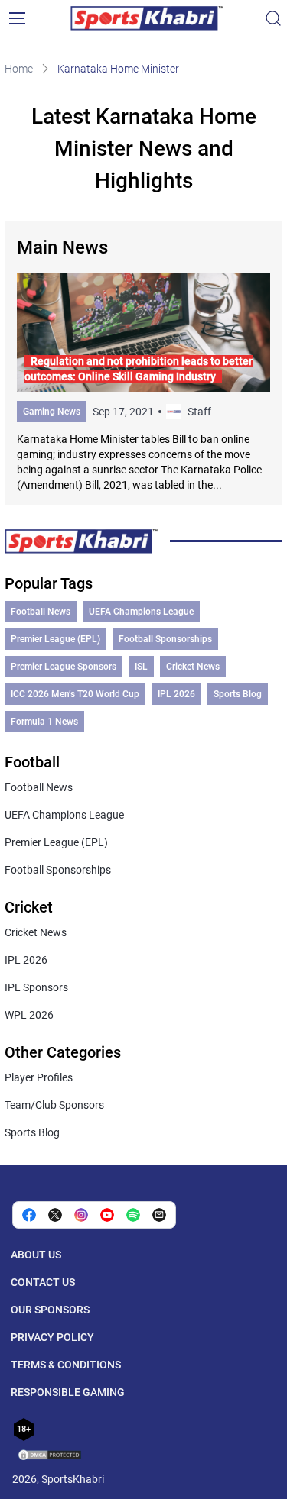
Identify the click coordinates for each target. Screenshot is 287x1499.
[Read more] (144, 383)
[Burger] (17, 18)
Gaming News (51, 411)
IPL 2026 (176, 694)
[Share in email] (159, 1215)
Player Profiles (39, 1077)
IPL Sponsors (36, 987)
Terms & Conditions (66, 1364)
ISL (141, 666)
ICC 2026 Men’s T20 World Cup (75, 694)
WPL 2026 (29, 1015)
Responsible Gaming (68, 1392)
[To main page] (146, 18)
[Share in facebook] (29, 1215)
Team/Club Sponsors (54, 1105)
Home (19, 69)
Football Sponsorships (165, 639)
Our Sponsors (50, 1310)
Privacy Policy (52, 1337)
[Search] (273, 18)
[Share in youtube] (107, 1215)
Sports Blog (238, 694)
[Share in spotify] (133, 1215)
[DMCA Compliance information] (50, 1456)
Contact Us (43, 1282)
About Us (36, 1255)
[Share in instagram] (81, 1215)
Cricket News (193, 666)
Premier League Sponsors (63, 666)
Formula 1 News (44, 721)
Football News (40, 611)
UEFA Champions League (141, 611)
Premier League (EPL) (55, 639)
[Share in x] (55, 1215)
